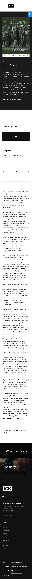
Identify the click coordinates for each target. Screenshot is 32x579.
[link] (30, 14)
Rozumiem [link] (6, 575)
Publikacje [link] (5, 540)
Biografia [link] (5, 527)
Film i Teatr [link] (5, 530)
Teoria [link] (4, 543)
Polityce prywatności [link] (16, 573)
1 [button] (16, 171)
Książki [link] (4, 533)
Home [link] (4, 525)
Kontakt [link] (4, 548)
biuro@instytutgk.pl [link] (8, 515)
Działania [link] (5, 545)
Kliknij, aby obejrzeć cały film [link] (11, 99)
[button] (3, 171)
